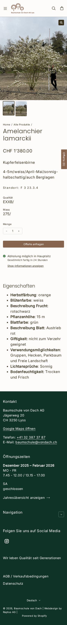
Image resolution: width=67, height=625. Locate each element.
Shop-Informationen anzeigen (25, 265)
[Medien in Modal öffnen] (61, 22)
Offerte (64, 159)
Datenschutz (13, 583)
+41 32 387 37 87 (31, 437)
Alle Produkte (22, 124)
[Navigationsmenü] (5, 8)
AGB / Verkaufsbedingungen (25, 576)
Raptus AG (9, 612)
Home (6, 124)
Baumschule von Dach (28, 608)
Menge (7, 224)
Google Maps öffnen (19, 429)
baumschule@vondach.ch (36, 442)
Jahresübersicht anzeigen (24, 498)
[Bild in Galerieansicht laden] (8, 108)
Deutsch (32, 600)
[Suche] (53, 8)
